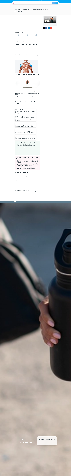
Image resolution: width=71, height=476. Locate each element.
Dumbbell (24, 39)
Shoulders (20, 7)
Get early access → (44, 0)
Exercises (16, 7)
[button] (44, 28)
